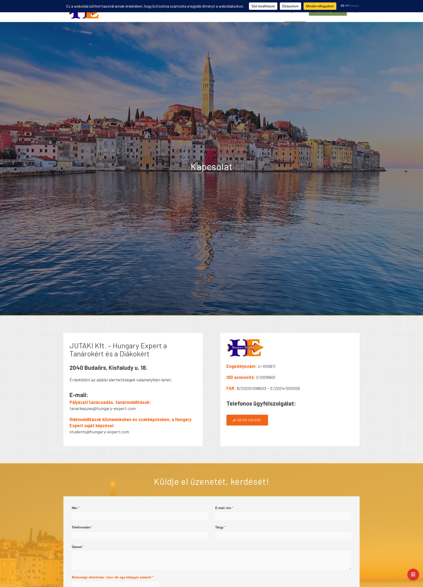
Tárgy (220, 527)
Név (76, 508)
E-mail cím (224, 508)
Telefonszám (82, 527)
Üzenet (78, 547)
